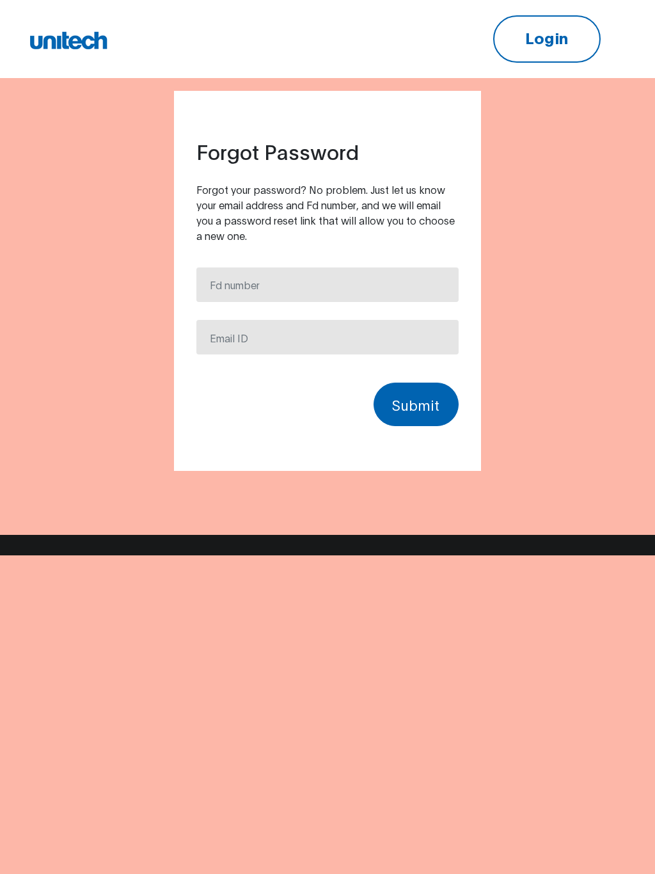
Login (547, 37)
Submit (415, 404)
